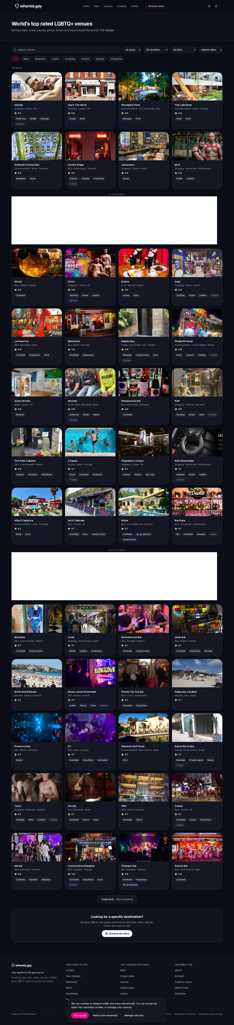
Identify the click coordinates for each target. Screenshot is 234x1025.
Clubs (86, 6)
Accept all (80, 1015)
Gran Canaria (73, 976)
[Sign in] (216, 6)
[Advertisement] (114, 220)
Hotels (134, 6)
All (15, 58)
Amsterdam (72, 993)
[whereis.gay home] (28, 6)
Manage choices (134, 1015)
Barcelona (71, 981)
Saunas (108, 6)
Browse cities (156, 6)
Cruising (121, 6)
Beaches (40, 58)
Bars (96, 6)
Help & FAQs (182, 987)
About (178, 970)
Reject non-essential (105, 1015)
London (70, 970)
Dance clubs (127, 987)
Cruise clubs (127, 976)
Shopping (116, 58)
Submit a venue (183, 981)
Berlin (69, 987)
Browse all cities (119, 933)
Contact (179, 976)
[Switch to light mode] (209, 6)
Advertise (180, 993)
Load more (117, 899)
